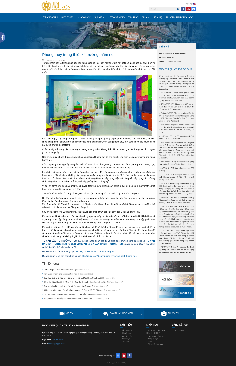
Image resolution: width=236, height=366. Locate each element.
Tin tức (133, 17)
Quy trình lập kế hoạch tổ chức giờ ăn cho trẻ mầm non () (76, 286)
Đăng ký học (153, 339)
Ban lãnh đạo (127, 336)
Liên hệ (157, 17)
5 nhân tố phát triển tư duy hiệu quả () (67, 270)
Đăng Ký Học (179, 330)
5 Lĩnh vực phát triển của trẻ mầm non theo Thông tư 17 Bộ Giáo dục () (82, 290)
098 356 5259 (57, 340)
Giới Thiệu (67, 17)
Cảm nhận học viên (121, 313)
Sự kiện (99, 17)
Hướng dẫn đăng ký (156, 336)
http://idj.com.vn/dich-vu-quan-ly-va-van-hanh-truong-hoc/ (109, 256)
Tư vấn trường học (179, 17)
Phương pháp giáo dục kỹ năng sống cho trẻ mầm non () (75, 294)
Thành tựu (126, 339)
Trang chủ (50, 17)
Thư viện (173, 313)
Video (69, 313)
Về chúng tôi (127, 330)
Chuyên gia (126, 333)
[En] (194, 4)
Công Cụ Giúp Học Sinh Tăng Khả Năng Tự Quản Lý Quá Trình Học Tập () (83, 282)
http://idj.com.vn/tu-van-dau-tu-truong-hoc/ (96, 251)
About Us (125, 341)
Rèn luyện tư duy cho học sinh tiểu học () (68, 274)
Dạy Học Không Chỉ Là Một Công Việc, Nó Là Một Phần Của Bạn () (80, 278)
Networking (116, 17)
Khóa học (84, 17)
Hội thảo (167, 279)
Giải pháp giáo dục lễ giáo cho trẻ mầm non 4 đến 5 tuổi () (76, 298)
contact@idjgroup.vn (173, 61)
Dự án (145, 17)
